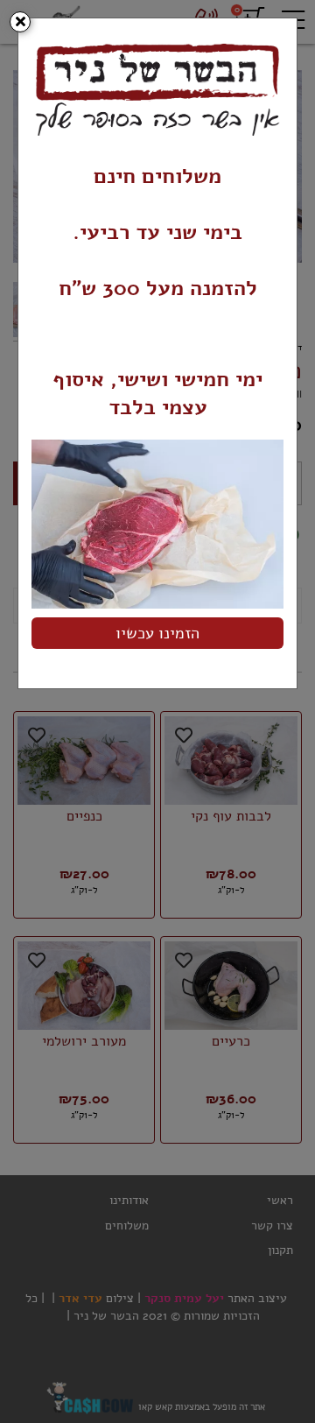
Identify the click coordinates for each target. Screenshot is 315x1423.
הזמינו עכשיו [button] (158, 633)
